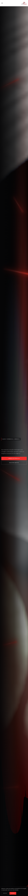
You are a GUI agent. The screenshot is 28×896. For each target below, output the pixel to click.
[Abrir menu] (2, 3)
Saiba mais (5, 893)
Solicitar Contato (14, 462)
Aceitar (12, 893)
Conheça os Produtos (14, 458)
